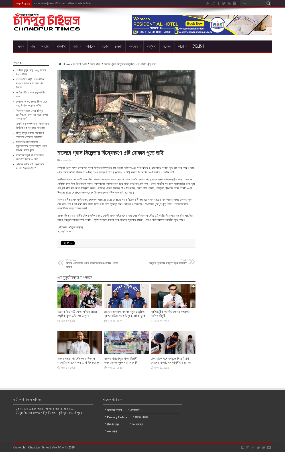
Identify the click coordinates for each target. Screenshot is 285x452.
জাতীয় (45, 46)
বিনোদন (167, 46)
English (198, 46)
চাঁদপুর (118, 46)
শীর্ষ (33, 46)
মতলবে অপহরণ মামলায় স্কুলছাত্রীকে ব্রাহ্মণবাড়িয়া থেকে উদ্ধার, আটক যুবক (124, 314)
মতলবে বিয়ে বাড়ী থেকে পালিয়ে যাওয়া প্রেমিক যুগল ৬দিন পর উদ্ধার (77, 314)
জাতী (36, 3)
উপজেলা (133, 46)
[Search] (268, 3)
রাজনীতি (61, 46)
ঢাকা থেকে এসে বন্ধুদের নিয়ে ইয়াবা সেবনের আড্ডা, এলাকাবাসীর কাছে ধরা (171, 360)
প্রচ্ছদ (20, 46)
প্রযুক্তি (151, 46)
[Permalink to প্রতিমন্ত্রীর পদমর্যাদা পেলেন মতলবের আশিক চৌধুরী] (173, 306)
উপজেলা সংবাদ (80, 64)
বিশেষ (105, 46)
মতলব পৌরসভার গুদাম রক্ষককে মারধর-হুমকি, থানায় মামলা (92, 264)
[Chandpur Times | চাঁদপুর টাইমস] (46, 27)
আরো (181, 46)
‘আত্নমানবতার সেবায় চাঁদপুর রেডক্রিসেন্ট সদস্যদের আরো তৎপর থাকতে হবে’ (32, 114)
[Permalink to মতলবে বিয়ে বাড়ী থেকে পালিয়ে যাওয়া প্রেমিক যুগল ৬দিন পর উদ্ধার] (79, 306)
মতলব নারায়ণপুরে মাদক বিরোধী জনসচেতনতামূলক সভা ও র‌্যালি (121, 360)
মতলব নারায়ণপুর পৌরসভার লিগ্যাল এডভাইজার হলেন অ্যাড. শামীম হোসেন (78, 360)
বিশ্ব (75, 46)
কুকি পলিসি (112, 431)
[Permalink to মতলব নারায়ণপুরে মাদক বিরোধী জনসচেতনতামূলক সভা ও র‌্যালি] (126, 353)
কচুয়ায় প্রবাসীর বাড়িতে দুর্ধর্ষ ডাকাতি (168, 262)
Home (66, 64)
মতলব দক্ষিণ (95, 64)
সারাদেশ (90, 46)
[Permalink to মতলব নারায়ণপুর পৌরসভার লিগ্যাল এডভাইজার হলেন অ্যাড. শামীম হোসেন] (79, 353)
